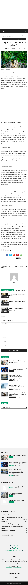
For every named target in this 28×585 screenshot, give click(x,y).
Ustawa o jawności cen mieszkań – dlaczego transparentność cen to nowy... (18, 394)
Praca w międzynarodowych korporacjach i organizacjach (15, 38)
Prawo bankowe (5, 533)
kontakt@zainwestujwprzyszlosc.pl (14, 567)
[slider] (5, 250)
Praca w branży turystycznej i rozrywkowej (13, 517)
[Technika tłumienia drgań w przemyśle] (4, 495)
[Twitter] (16, 577)
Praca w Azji (4, 521)
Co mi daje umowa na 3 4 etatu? (7, 267)
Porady (11, 487)
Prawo (11, 362)
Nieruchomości (13, 397)
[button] (26, 31)
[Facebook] (12, 577)
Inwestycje (12, 501)
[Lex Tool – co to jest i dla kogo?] (4, 362)
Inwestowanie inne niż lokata (16, 500)
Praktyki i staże (5, 515)
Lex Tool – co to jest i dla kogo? (17, 360)
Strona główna (4, 35)
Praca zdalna (4, 519)
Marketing (12, 370)
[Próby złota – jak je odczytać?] (4, 488)
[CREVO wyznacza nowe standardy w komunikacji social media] (4, 369)
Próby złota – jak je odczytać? (17, 486)
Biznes (11, 496)
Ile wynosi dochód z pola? (20, 266)
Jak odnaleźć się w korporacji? (18, 301)
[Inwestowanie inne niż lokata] (4, 502)
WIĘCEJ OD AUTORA (20, 290)
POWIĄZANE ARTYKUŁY (7, 290)
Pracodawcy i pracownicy (8, 530)
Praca (3, 38)
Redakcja (7, 48)
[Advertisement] (14, 15)
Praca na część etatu (7, 535)
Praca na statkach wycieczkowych (10, 524)
